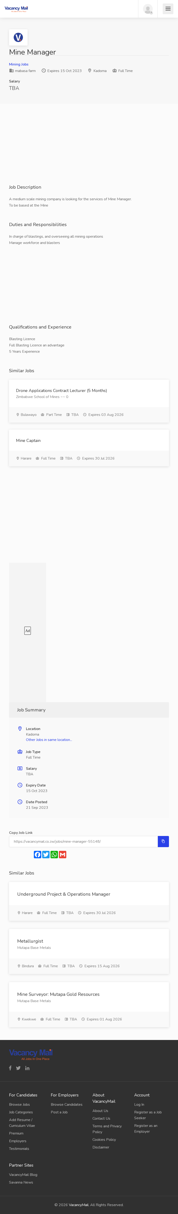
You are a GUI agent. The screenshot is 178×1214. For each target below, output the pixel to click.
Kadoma (100, 70)
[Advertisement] (89, 151)
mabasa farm (25, 70)
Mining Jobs (19, 64)
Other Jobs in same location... (49, 739)
